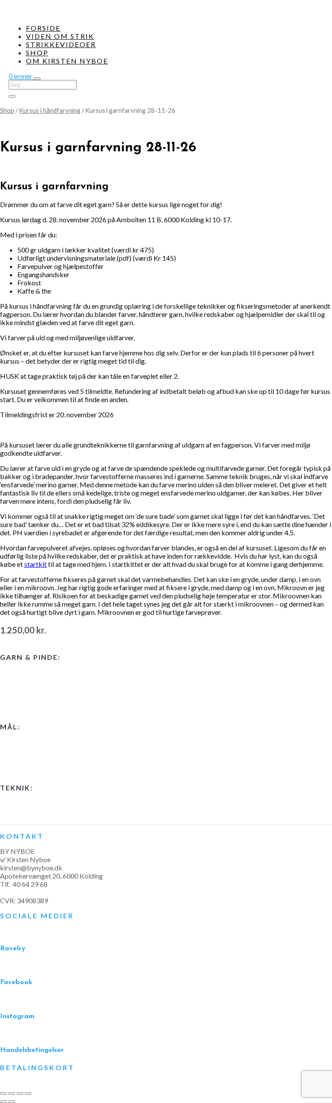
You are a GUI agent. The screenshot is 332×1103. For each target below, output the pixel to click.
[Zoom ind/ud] (3, 1093)
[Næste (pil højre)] (11, 1101)
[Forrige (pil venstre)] (3, 1101)
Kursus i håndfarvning (49, 110)
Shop (37, 52)
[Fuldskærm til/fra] (11, 1093)
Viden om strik (60, 36)
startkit (35, 564)
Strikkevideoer (61, 44)
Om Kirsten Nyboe (67, 61)
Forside (43, 28)
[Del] (19, 1093)
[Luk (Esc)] (28, 1093)
